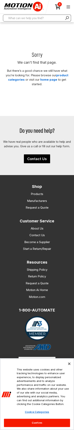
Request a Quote (37, 207)
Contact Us (37, 159)
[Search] (67, 18)
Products (37, 194)
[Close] (69, 363)
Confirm (37, 422)
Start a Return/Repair (37, 249)
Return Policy (37, 276)
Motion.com (37, 297)
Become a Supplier (37, 242)
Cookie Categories (37, 411)
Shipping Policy (37, 269)
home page (48, 79)
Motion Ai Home (37, 290)
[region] (37, 394)
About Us (37, 228)
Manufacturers (37, 201)
